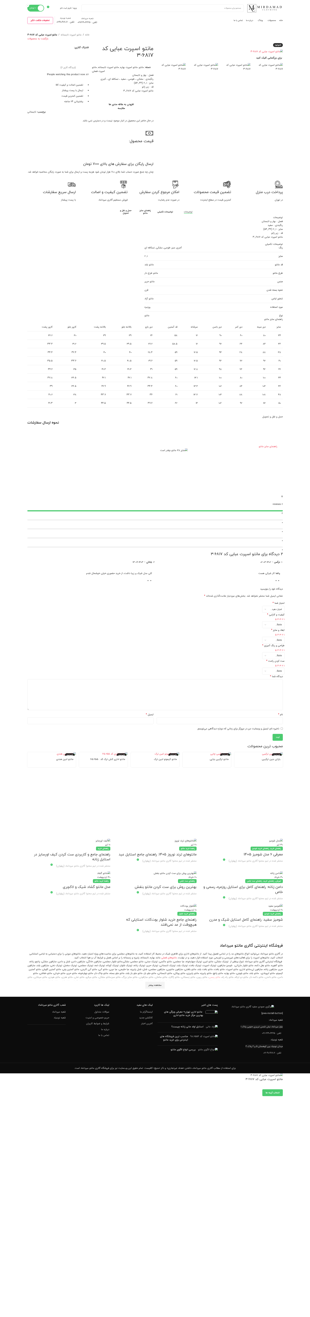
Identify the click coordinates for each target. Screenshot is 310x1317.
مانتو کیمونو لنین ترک (165, 759)
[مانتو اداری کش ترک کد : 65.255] (103, 754)
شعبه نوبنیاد (60, 1018)
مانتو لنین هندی (64, 759)
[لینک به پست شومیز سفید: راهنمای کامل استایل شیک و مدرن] (241, 908)
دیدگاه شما (276, 676)
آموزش (278, 881)
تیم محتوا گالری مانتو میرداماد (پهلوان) (248, 861)
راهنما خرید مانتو (188, 848)
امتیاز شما (278, 603)
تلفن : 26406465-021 (271, 1033)
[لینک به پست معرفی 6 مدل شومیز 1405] (241, 843)
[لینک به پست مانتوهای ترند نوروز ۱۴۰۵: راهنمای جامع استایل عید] (155, 843)
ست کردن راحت (275, 661)
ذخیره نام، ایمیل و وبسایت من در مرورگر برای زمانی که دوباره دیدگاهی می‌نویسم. (238, 729)
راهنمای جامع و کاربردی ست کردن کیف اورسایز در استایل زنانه (72, 857)
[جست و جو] (85, 8)
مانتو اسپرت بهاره (129, 67)
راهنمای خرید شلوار (187, 913)
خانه (87, 35)
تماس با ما (103, 1035)
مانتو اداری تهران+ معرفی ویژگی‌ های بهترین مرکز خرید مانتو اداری (183, 1013)
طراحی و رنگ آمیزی (273, 646)
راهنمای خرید (275, 848)
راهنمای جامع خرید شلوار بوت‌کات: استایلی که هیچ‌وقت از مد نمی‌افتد (161, 922)
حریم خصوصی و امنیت (97, 1018)
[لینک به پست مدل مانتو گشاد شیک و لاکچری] (68, 875)
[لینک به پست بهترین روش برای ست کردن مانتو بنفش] (155, 875)
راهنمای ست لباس (254, 881)
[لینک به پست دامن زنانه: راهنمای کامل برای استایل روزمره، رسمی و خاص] (241, 875)
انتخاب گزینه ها (273, 1092)
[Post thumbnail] (212, 1015)
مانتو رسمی (214, 977)
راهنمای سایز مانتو (268, 446)
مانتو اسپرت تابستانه (71, 35)
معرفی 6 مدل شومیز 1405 (263, 854)
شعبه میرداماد (59, 1012)
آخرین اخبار (147, 1023)
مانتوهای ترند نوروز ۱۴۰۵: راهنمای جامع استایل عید (158, 854)
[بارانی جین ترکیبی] (258, 754)
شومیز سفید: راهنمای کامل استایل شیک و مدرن (245, 919)
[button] (155, 446)
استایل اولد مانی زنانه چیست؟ (187, 1026)
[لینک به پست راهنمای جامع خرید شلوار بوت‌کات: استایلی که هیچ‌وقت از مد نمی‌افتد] (155, 908)
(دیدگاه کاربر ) (68, 67)
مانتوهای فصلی (169, 958)
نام (280, 714)
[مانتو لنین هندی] (51, 754)
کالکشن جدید (146, 1018)
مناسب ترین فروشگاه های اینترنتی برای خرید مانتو (174, 1038)
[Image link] (252, 1006)
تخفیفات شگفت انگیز (40, 20)
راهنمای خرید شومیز (260, 848)
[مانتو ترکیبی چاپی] (207, 754)
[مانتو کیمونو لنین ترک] (155, 754)
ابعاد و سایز (277, 630)
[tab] (184, 211)
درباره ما (105, 1029)
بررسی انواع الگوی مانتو (183, 1049)
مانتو (141, 67)
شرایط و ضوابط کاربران (97, 1023)
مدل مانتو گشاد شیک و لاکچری (86, 887)
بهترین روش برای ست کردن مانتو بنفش (166, 887)
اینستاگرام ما (146, 1012)
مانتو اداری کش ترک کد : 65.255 (107, 759)
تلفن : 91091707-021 (272, 1053)
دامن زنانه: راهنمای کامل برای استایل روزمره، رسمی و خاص (243, 890)
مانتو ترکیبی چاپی (219, 759)
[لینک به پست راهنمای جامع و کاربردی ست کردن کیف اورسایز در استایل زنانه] (68, 843)
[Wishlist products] (55, 8)
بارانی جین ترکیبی (271, 759)
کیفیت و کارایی (275, 615)
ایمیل (149, 714)
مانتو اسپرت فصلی (98, 69)
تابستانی (31, 112)
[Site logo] (265, 8)
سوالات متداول (101, 1012)
